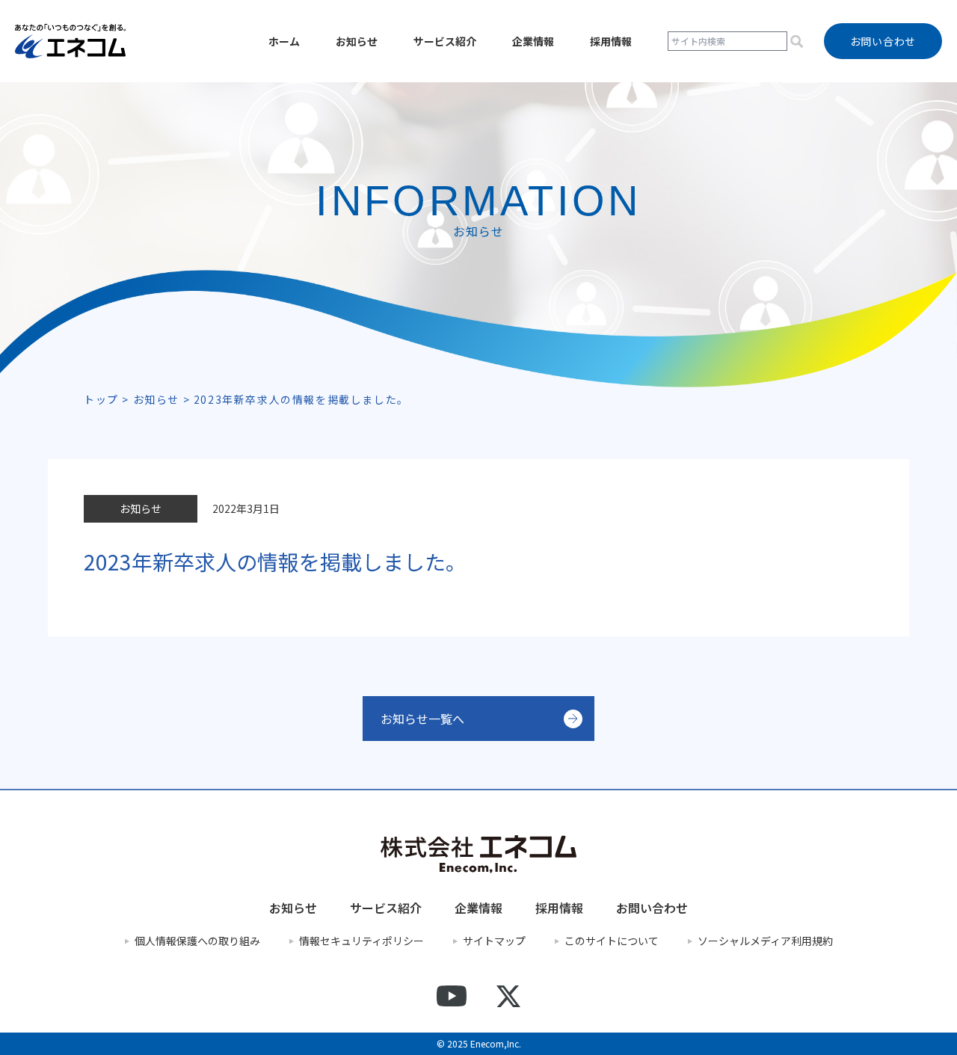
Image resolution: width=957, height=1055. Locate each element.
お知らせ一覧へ (422, 719)
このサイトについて (611, 941)
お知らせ (357, 41)
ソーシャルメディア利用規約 (765, 941)
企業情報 (533, 41)
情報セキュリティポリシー (361, 941)
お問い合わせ (652, 907)
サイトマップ (494, 941)
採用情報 (611, 41)
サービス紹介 (444, 41)
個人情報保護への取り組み (197, 941)
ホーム (284, 41)
